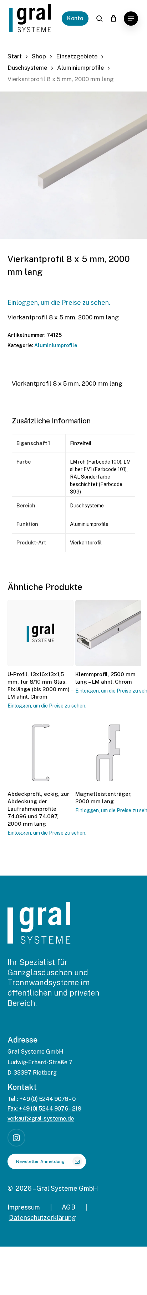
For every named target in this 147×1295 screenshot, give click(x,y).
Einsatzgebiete (76, 56)
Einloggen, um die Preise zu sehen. (58, 302)
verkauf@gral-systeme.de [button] (40, 1119)
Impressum (23, 1207)
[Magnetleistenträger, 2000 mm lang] (108, 753)
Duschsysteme (27, 67)
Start (14, 56)
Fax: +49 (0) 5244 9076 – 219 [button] (44, 1109)
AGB (68, 1207)
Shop (39, 56)
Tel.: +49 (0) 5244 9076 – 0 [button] (41, 1099)
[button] (131, 18)
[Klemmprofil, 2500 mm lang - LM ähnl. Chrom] (108, 633)
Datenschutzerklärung (42, 1217)
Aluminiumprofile (80, 67)
